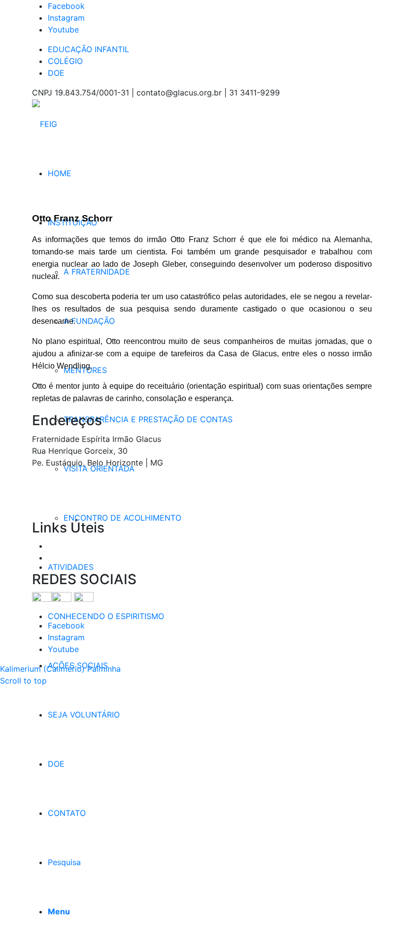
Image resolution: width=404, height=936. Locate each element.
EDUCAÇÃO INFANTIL (88, 49)
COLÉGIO (65, 61)
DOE (56, 73)
